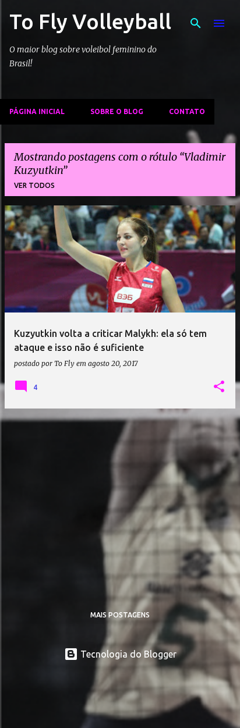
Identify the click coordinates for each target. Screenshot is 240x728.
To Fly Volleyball (90, 21)
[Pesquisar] (196, 23)
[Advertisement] (120, 499)
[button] (219, 387)
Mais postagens (120, 615)
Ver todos (34, 185)
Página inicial (37, 111)
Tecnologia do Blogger (127, 654)
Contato (187, 111)
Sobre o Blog (116, 111)
